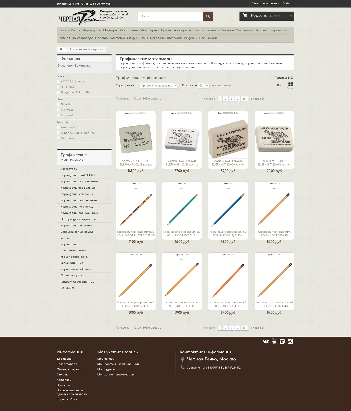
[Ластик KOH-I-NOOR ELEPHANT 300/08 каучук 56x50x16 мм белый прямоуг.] (135, 139)
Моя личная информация (115, 374)
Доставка (117, 38)
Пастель (262, 30)
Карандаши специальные (79, 213)
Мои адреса (106, 369)
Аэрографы (182, 30)
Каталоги (174, 38)
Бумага (166, 30)
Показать (189, 85)
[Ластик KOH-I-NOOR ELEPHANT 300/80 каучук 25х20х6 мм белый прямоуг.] (274, 139)
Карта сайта (67, 399)
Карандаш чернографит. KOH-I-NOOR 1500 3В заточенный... (182, 305)
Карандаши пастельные (79, 200)
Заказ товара (82, 38)
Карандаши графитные (78, 187)
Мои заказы (106, 358)
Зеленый (67, 115)
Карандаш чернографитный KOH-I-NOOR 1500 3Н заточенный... (228, 305)
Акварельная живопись (78, 133)
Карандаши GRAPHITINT (78, 175)
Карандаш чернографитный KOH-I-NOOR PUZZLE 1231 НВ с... (136, 234)
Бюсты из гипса (206, 30)
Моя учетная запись (117, 352)
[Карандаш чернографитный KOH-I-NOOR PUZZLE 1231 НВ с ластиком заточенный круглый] (135, 209)
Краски (63, 30)
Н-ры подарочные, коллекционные (74, 259)
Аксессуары (69, 169)
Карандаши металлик (77, 194)
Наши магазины (152, 38)
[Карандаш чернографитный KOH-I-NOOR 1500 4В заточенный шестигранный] (274, 280)
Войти (287, 3)
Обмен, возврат (68, 369)
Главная (64, 38)
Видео (189, 38)
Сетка (290, 88)
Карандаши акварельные (79, 181)
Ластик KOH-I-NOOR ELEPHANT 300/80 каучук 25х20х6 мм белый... (274, 163)
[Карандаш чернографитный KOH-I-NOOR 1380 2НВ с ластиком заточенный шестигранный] (182, 209)
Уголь (65, 238)
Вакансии (214, 38)
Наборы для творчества (79, 219)
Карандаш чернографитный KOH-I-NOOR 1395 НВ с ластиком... (228, 234)
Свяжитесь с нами (265, 3)
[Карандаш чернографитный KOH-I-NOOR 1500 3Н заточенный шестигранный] (228, 280)
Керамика (278, 30)
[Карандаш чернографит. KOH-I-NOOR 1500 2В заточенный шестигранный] (274, 209)
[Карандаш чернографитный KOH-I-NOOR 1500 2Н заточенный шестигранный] (135, 280)
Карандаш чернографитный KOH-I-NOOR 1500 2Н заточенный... (135, 305)
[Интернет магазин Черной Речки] (94, 17)
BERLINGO (68, 87)
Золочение (244, 30)
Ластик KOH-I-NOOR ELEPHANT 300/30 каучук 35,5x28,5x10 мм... (228, 163)
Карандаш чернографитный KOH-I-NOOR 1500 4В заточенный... (274, 305)
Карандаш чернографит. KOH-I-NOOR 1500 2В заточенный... (274, 234)
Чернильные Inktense (76, 269)
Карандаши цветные (76, 225)
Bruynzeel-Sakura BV (75, 92)
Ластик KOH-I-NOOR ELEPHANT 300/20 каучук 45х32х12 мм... (182, 163)
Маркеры (110, 30)
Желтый (67, 110)
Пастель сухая (71, 275)
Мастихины (128, 30)
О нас (200, 38)
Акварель (67, 127)
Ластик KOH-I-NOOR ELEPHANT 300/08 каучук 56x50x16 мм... (136, 163)
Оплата (101, 38)
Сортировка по (127, 85)
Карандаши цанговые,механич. (74, 247)
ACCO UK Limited (73, 81)
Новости (63, 385)
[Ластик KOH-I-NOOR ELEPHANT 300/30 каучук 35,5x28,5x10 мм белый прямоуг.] (228, 139)
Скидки (132, 38)
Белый (65, 104)
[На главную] (61, 49)
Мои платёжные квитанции (118, 364)
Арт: (127, 113)
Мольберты (149, 30)
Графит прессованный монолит (77, 284)
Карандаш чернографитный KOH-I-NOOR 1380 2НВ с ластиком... (181, 234)
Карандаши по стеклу (77, 206)
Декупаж (227, 30)
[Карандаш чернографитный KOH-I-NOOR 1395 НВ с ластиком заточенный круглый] (228, 209)
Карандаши (92, 30)
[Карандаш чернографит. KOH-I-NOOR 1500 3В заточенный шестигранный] (182, 280)
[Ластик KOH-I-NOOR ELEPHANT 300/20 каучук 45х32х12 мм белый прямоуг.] (182, 139)
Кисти (76, 30)
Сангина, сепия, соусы (77, 231)
